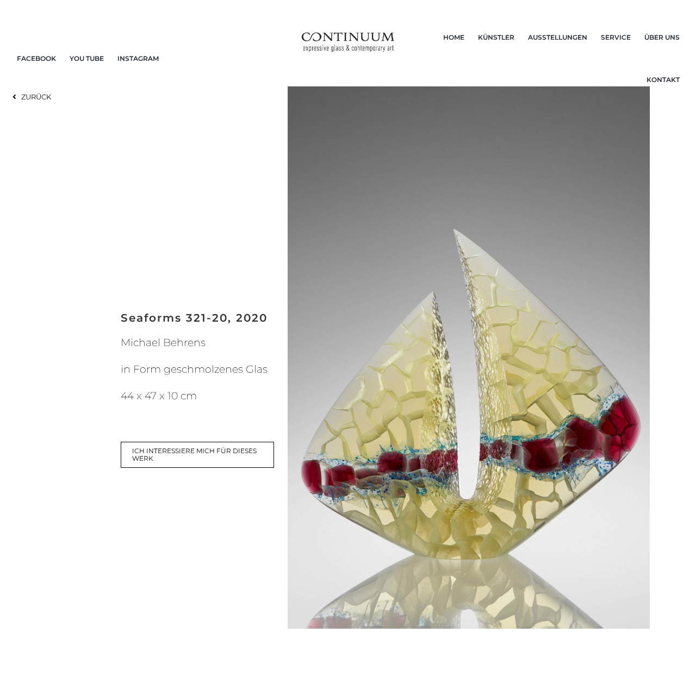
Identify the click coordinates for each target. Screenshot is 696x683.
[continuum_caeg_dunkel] (348, 37)
